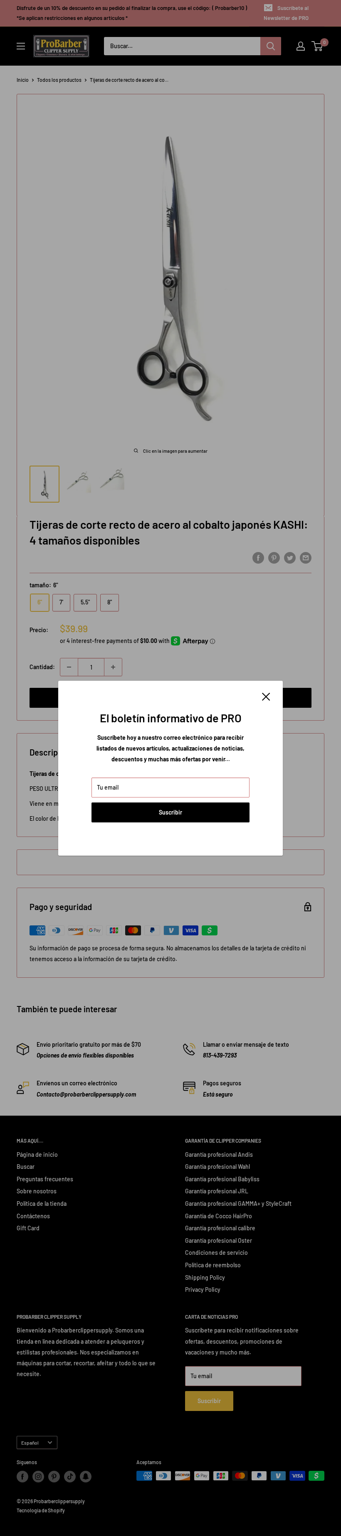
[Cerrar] (266, 696)
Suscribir (170, 812)
